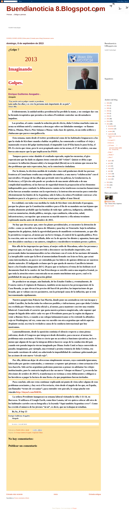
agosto (110, 160)
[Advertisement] (114, 64)
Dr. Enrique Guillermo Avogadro (22, 432)
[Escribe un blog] (36, 430)
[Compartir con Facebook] (39, 430)
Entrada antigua (95, 494)
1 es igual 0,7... (112, 140)
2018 (108, 113)
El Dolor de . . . (112, 143)
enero (109, 179)
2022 (108, 105)
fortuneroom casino (48, 38)
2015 (108, 118)
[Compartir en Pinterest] (41, 430)
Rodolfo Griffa (111, 201)
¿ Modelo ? (111, 154)
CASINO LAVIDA (17, 38)
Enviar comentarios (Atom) (21, 498)
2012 (108, 182)
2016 (108, 116)
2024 (108, 103)
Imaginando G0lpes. (37, 432)
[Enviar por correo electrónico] (34, 430)
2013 (108, 124)
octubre (110, 131)
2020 (108, 108)
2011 (108, 185)
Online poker (26, 38)
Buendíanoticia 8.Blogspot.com (55, 8)
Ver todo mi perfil (109, 206)
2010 (108, 187)
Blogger (75, 508)
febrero (110, 176)
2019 (108, 111)
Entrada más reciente (14, 494)
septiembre (111, 134)
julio (109, 163)
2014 (108, 121)
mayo (109, 168)
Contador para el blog (36, 38)
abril (109, 171)
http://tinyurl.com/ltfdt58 (29, 392)
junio (109, 166)
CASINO (8, 38)
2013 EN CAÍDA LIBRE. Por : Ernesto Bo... (115, 148)
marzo (110, 173)
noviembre (111, 128)
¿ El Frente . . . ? (112, 145)
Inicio (56, 494)
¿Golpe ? (110, 152)
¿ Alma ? (110, 157)
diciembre (111, 126)
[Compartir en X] (37, 430)
